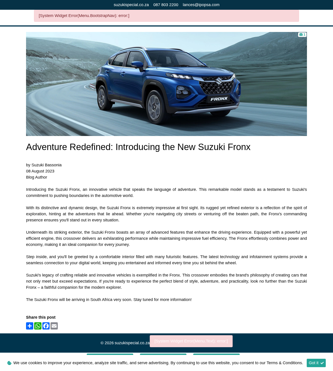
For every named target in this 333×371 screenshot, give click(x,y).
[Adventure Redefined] (166, 83)
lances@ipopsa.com (201, 4)
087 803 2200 (165, 4)
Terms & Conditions (284, 363)
